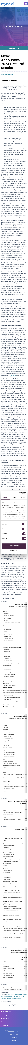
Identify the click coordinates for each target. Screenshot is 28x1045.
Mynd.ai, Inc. (11, 1031)
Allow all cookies (14, 545)
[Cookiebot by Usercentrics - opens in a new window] (19, 493)
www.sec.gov (12, 375)
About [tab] (23, 497)
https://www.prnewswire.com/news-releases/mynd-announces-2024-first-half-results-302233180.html (14, 996)
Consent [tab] (5, 497)
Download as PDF (8, 74)
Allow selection (14, 550)
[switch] (24, 529)
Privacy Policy (14, 1034)
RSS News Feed (6, 1022)
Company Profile (7, 1015)
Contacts (5, 1018)
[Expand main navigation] (26, 3)
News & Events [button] (15, 48)
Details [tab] (14, 497)
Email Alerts (6, 1011)
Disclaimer (14, 1037)
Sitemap (4, 1025)
